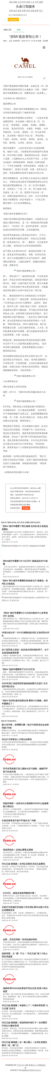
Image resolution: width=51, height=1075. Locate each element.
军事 (24, 10)
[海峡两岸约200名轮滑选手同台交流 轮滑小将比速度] (9, 978)
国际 (15, 2)
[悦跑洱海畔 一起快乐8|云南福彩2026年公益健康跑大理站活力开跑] (9, 793)
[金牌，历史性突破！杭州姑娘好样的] (9, 930)
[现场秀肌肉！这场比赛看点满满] (9, 840)
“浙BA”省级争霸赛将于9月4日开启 (18, 669)
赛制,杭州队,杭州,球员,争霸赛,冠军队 (21, 522)
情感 (28, 2)
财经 (20, 10)
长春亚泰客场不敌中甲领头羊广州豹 (19, 820)
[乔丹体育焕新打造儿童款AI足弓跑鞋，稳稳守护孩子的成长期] (9, 759)
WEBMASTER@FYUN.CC (31, 1070)
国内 (11, 2)
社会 (20, 2)
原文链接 (26, 508)
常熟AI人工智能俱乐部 (35, 1066)
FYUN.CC (20, 1065)
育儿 (41, 10)
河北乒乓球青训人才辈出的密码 (17, 739)
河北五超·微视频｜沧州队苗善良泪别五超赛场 (23, 863)
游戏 (32, 10)
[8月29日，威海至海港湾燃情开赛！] (9, 883)
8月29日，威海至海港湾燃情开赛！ (19, 892)
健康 (41, 2)
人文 (32, 2)
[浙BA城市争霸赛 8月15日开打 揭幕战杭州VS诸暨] (23, 545)
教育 (37, 10)
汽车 (37, 2)
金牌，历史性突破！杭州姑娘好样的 (20, 939)
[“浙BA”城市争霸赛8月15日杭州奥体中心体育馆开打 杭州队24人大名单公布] (25, 598)
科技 (28, 10)
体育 (11, 10)
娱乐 (15, 10)
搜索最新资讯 (13, 20)
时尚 (24, 2)
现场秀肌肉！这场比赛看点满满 (18, 849)
